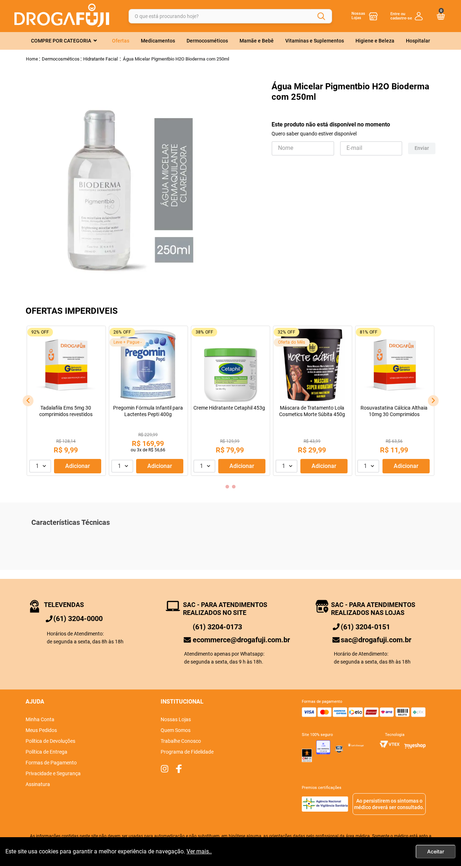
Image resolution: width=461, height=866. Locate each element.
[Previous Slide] (28, 401)
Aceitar (435, 851)
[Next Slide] (433, 401)
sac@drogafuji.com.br (376, 639)
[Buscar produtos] (321, 16)
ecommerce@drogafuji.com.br (241, 639)
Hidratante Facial (100, 59)
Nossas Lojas (358, 15)
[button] (227, 486)
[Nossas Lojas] (373, 16)
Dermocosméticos (61, 59)
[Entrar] (406, 16)
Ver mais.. (199, 851)
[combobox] (230, 16)
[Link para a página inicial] (32, 59)
